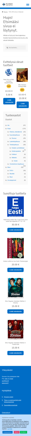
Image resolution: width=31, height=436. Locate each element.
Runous (14, 138)
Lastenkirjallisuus (15, 141)
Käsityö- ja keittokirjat (18, 148)
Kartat (15, 161)
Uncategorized (11, 180)
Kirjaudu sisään (8, 397)
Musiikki (12, 173)
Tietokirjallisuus (14, 144)
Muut (8, 167)
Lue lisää (9, 429)
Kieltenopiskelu (16, 151)
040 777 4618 (9, 378)
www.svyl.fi (5, 383)
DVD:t (11, 170)
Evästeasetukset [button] (7, 432)
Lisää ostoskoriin (9, 101)
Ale (8, 125)
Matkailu (14, 157)
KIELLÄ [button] (17, 432)
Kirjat (8, 128)
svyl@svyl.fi (5, 381)
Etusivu (6, 12)
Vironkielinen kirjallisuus (17, 164)
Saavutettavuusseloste (10, 405)
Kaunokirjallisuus (15, 135)
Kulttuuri (14, 154)
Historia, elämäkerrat (16, 132)
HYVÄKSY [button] (23, 432)
